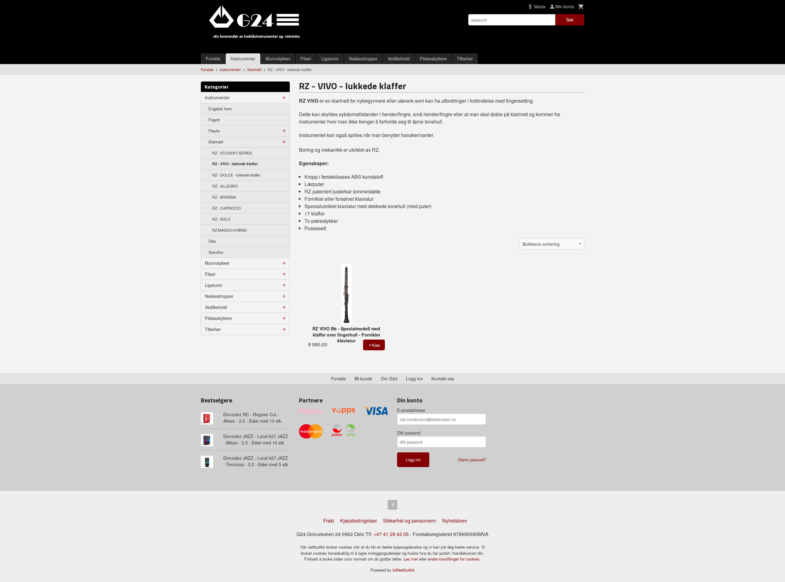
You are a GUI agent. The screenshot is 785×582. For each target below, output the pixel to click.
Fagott (214, 120)
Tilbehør (465, 58)
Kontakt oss (442, 378)
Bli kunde (363, 378)
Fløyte (214, 131)
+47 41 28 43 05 (391, 534)
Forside (213, 58)
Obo (212, 241)
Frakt (328, 520)
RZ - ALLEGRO (225, 185)
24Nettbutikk (403, 570)
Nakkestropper (363, 58)
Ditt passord (408, 433)
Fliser (306, 58)
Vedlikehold (399, 58)
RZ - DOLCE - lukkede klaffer (236, 174)
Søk (569, 20)
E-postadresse (411, 410)
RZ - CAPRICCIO (226, 208)
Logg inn (414, 378)
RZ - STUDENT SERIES (232, 152)
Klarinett (216, 142)
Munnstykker (278, 58)
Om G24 (389, 378)
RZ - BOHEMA (224, 197)
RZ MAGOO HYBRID (229, 230)
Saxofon (216, 252)
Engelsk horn (220, 109)
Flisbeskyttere (433, 58)
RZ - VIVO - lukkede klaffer (235, 163)
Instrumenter (243, 58)
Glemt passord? (472, 459)
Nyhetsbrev (454, 520)
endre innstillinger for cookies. (454, 559)
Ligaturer (330, 58)
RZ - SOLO (221, 219)
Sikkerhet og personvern (409, 520)
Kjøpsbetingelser (358, 520)
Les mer (411, 559)
